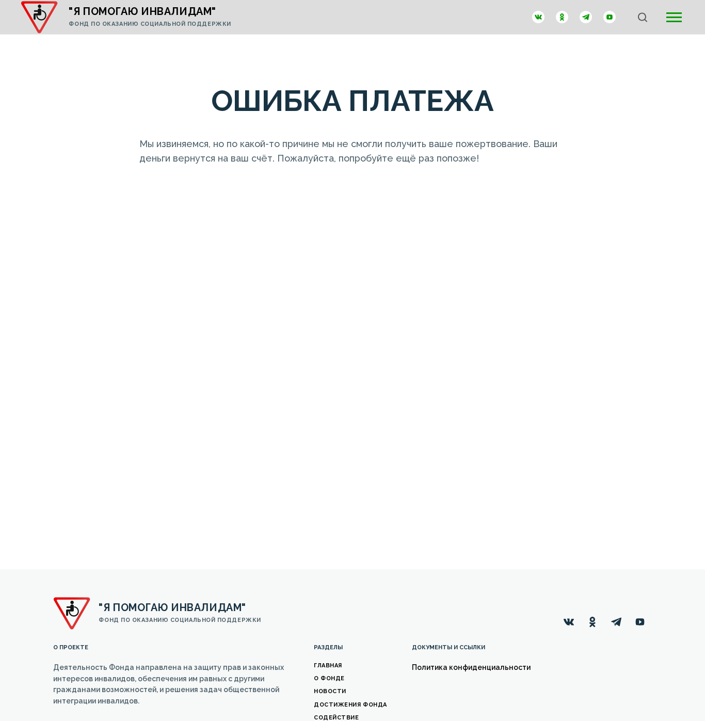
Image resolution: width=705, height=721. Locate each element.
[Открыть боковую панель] (674, 17)
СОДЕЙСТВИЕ (336, 717)
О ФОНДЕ (329, 678)
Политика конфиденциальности (471, 667)
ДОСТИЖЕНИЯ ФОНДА (350, 704)
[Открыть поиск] (642, 17)
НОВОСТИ (330, 691)
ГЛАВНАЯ (328, 665)
